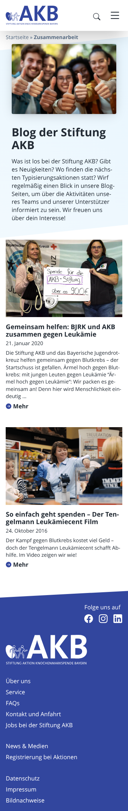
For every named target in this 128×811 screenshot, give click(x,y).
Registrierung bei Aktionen (41, 757)
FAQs (13, 703)
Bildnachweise (25, 800)
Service (15, 692)
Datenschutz (22, 778)
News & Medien (27, 746)
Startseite (17, 37)
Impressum (21, 789)
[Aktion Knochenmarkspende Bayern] (32, 15)
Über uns (18, 681)
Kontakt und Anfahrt (33, 714)
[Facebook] (88, 618)
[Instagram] (103, 618)
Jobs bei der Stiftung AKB (39, 725)
